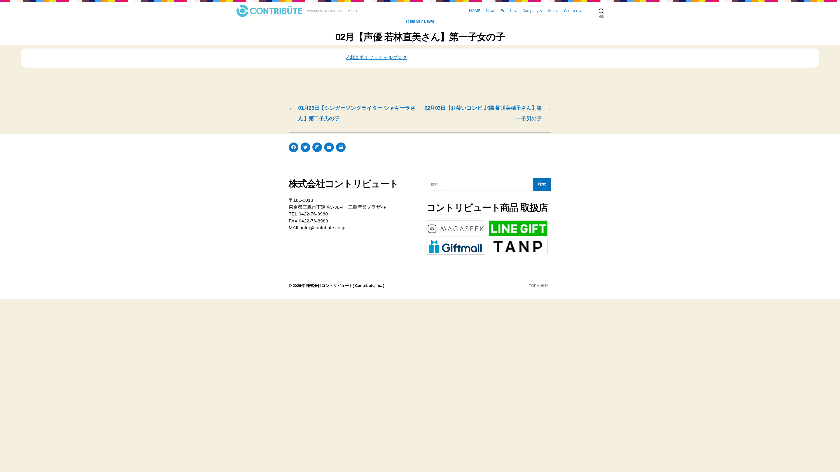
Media (553, 11)
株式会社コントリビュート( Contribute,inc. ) (345, 285)
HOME (474, 11)
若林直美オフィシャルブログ (376, 57)
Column (570, 11)
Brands (507, 11)
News (490, 11)
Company (530, 11)
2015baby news (420, 21)
